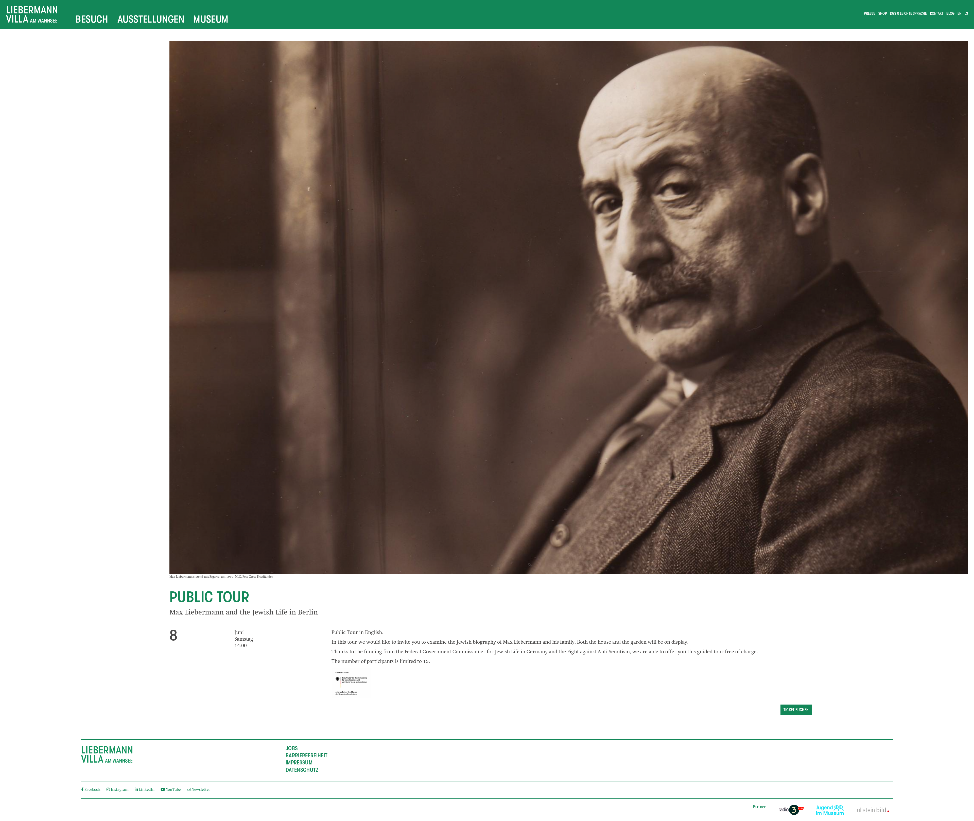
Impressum (299, 762)
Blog (950, 13)
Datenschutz (302, 770)
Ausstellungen (150, 19)
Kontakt (937, 13)
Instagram (120, 790)
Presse (869, 13)
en (959, 13)
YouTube (173, 790)
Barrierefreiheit (306, 755)
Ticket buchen (796, 710)
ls (966, 13)
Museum (211, 19)
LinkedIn (146, 790)
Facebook (92, 790)
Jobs (292, 748)
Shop (882, 13)
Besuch (92, 19)
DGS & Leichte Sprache (908, 13)
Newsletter (200, 790)
